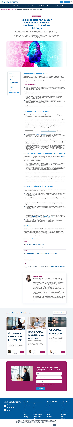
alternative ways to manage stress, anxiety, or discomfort (42, 216)
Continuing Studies (40, 5)
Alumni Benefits (48, 403)
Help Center (35, 403)
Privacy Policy (63, 418)
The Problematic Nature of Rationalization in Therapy (14, 83)
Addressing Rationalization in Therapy (13, 87)
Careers (25, 412)
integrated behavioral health (35, 139)
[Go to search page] (71, 1)
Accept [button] (55, 424)
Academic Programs (27, 405)
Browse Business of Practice (59, 312)
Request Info (67, 1)
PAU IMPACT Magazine (37, 416)
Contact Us (25, 414)
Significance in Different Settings (14, 79)
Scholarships (48, 414)
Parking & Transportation (37, 414)
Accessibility (63, 403)
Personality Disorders (29, 259)
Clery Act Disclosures (64, 410)
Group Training (48, 410)
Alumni (25, 410)
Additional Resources (13, 92)
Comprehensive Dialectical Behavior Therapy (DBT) (35, 247)
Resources (49, 5)
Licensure (62, 416)
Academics (19, 5)
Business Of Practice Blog (11, 9)
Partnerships (35, 412)
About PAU (12, 5)
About (25, 403)
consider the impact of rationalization (48, 131)
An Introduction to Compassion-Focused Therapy (34, 244)
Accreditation (63, 405)
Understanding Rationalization (12, 76)
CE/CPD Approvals (49, 405)
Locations (35, 410)
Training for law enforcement (41, 134)
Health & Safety (63, 414)
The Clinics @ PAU (59, 5)
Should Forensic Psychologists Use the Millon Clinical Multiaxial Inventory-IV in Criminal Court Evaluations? (56, 332)
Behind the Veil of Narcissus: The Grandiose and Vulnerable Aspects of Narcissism (41, 253)
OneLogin (35, 405)
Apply (61, 1)
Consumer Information (64, 412)
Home (2, 9)
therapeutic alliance (32, 180)
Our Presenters (48, 412)
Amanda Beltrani (38, 276)
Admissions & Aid (29, 5)
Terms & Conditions (49, 416)
